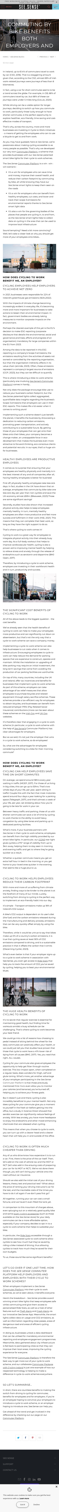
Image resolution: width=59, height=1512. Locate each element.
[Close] (56, 1486)
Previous (43, 57)
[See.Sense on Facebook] (24, 1479)
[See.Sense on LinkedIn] (34, 1479)
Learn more (24, 1498)
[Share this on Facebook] (25, 1438)
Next (52, 57)
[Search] (48, 7)
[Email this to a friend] (40, 1438)
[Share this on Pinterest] (33, 1438)
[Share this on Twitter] (18, 1438)
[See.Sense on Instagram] (29, 1479)
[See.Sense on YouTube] (39, 1479)
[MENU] (1, 7)
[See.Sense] (29, 7)
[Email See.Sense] (20, 1479)
